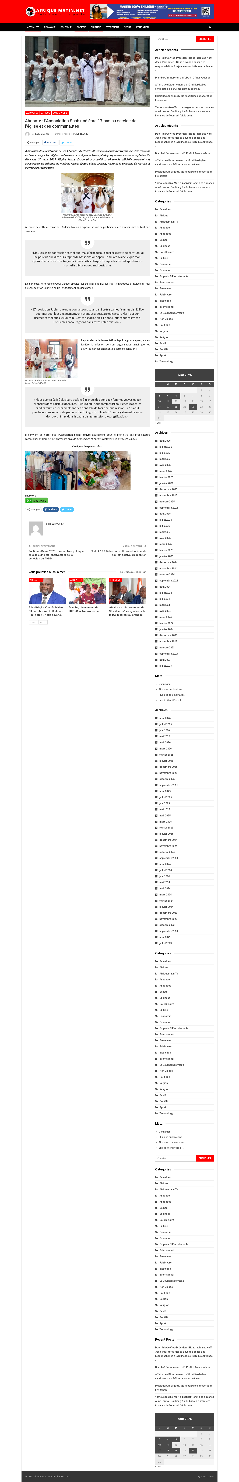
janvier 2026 (166, 483)
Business (165, 246)
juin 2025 (164, 525)
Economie (49, 27)
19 (176, 407)
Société (81, 27)
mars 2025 (165, 544)
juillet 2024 (165, 592)
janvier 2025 (166, 556)
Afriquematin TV (169, 221)
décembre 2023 (168, 635)
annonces (165, 233)
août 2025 (165, 513)
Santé (163, 343)
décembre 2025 (168, 489)
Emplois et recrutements (174, 276)
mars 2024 (165, 617)
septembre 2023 (168, 653)
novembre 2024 (168, 568)
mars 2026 (165, 471)
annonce (165, 227)
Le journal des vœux (172, 313)
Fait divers (166, 294)
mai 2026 (164, 459)
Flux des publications (170, 689)
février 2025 (166, 550)
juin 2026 (164, 453)
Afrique (45, 113)
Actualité (33, 27)
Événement (112, 27)
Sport (127, 27)
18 (168, 407)
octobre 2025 (167, 501)
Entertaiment (167, 282)
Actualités (32, 113)
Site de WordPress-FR (171, 700)
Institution (165, 300)
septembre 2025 (168, 507)
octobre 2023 (167, 647)
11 (168, 401)
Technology (166, 361)
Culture (96, 27)
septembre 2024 (168, 580)
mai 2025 (164, 532)
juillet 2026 (165, 446)
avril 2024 (165, 611)
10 (159, 401)
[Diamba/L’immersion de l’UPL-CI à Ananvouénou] (87, 591)
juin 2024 (164, 599)
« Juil (158, 423)
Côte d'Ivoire (60, 113)
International (167, 306)
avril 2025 (165, 538)
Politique (66, 27)
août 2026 (165, 440)
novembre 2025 (168, 495)
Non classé (166, 318)
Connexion (165, 684)
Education (142, 27)
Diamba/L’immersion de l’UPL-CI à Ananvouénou (182, 77)
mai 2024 (164, 604)
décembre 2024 (168, 562)
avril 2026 (165, 465)
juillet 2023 (165, 665)
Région (164, 331)
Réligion (164, 337)
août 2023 (165, 659)
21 (193, 407)
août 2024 (165, 586)
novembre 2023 (168, 641)
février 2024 (166, 623)
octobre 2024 (167, 574)
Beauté (163, 239)
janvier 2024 (166, 629)
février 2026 (166, 477)
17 (159, 407)
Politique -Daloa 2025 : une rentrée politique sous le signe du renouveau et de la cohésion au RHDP (56, 555)
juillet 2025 (165, 519)
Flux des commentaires (172, 694)
